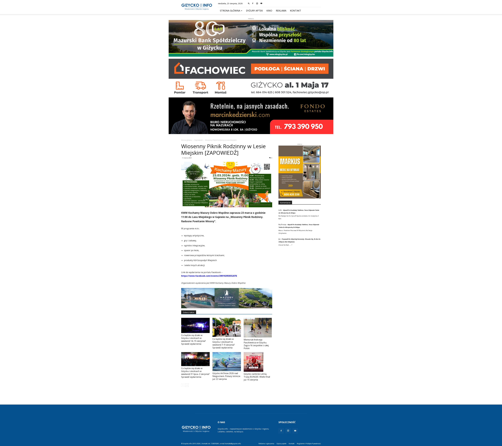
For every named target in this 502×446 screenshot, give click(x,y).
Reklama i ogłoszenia (266, 443)
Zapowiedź (198, 140)
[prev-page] (182, 385)
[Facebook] (253, 3)
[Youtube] (261, 3)
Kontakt (295, 10)
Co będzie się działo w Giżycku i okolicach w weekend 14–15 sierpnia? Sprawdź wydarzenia (193, 339)
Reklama (281, 10)
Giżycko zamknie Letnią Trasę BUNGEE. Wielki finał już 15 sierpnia (257, 376)
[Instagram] (257, 3)
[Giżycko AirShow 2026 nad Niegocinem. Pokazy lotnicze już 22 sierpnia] (226, 361)
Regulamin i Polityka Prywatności (309, 443)
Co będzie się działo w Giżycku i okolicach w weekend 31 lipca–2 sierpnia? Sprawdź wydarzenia (195, 372)
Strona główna (230, 10)
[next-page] (187, 385)
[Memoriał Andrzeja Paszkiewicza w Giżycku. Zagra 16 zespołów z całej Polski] (258, 327)
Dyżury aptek (254, 10)
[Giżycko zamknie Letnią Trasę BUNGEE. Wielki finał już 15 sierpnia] (258, 362)
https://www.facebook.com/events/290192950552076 (209, 275)
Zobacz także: (189, 312)
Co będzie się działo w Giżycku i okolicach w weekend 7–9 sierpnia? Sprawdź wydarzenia (223, 343)
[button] (249, 3)
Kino (269, 10)
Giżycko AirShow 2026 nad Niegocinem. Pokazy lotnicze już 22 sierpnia (226, 376)
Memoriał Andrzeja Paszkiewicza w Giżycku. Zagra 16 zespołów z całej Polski (256, 344)
